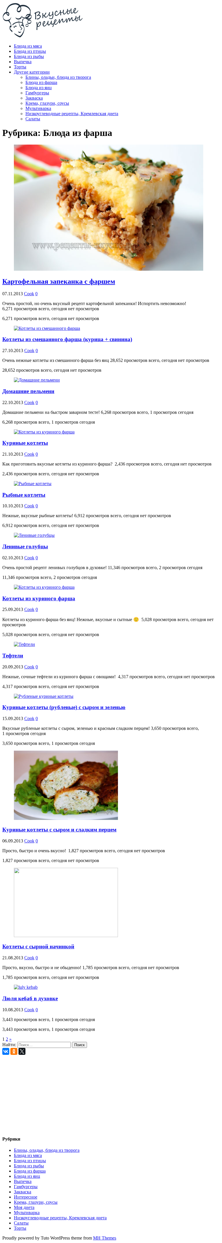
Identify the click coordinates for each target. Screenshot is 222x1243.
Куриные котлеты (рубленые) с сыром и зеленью (63, 707)
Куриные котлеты (25, 443)
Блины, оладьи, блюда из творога (58, 77)
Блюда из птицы (30, 51)
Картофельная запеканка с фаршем (58, 281)
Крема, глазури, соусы (47, 103)
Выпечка (23, 61)
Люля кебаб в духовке (30, 998)
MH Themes (104, 1237)
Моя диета (24, 1207)
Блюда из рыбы (29, 56)
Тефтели (12, 656)
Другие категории (32, 72)
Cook (29, 293)
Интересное (25, 1197)
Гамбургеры (37, 92)
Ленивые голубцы (25, 546)
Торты (20, 66)
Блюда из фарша (41, 82)
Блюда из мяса (28, 46)
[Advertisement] (111, 1093)
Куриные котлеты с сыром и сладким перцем (59, 830)
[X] (21, 1051)
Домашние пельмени (28, 391)
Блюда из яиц (38, 87)
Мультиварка (38, 108)
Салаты (32, 118)
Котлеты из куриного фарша (38, 598)
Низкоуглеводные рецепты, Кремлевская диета (71, 113)
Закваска (34, 98)
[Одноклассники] (13, 1051)
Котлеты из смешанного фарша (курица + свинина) (67, 339)
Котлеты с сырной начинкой (38, 946)
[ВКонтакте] (5, 1051)
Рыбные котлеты (23, 495)
